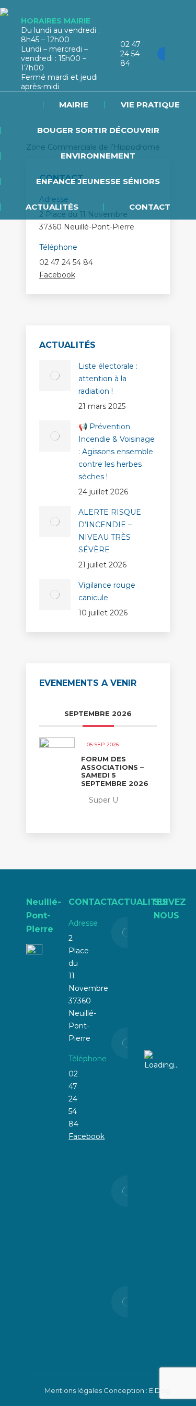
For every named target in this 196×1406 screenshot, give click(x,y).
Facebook (57, 275)
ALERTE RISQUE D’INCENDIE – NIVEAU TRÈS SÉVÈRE (109, 530)
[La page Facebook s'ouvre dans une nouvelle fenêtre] (164, 53)
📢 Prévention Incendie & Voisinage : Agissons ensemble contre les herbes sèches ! (116, 451)
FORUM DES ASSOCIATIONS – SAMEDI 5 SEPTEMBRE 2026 (114, 771)
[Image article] (55, 375)
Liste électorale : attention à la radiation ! (107, 378)
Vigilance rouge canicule (106, 591)
